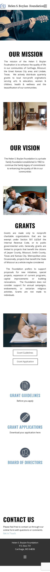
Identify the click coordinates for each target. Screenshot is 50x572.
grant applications (25, 433)
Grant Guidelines (25, 358)
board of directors (25, 468)
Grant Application (25, 367)
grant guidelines (25, 401)
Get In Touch (9, 539)
